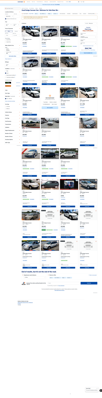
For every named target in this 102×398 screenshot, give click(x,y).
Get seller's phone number (84, 203)
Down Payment (83, 39)
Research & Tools (60, 1)
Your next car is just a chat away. (51, 4)
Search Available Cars (88, 52)
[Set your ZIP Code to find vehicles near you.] (58, 10)
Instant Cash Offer (53, 1)
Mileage (7, 64)
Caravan (40, 8)
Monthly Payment (83, 33)
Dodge (36, 8)
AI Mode (68, 1)
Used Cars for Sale (25, 8)
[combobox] (12, 8)
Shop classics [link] (7, 58)
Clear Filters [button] (31, 13)
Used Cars (28, 1)
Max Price (14, 33)
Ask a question (50, 107)
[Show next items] (95, 14)
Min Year (7, 24)
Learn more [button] (18, 82)
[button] (78, 1)
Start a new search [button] (93, 275)
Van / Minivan (31, 8)
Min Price (6, 33)
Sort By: (86, 23)
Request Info (49, 53)
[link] (25, 46)
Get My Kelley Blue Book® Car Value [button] (88, 45)
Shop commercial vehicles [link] (10, 101)
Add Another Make (12, 56)
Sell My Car (46, 1)
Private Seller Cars (40, 1)
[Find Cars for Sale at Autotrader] (21, 1)
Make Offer (30, 53)
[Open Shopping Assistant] (100, 390)
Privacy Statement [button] (61, 285)
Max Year (15, 24)
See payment (25, 44)
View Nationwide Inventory (59, 290)
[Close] (97, 388)
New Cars (33, 1)
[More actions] (38, 53)
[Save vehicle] (38, 27)
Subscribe (89, 283)
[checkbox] (8, 40)
